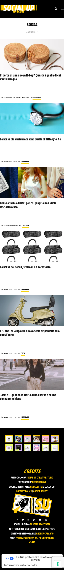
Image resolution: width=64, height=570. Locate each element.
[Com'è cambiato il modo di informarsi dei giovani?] (9, 447)
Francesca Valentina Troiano (14, 97)
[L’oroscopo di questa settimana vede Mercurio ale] (55, 447)
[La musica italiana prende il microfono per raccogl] (27, 438)
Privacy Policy (24, 491)
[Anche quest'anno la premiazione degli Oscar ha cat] (36, 447)
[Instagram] (28, 520)
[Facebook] (17, 520)
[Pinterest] (46, 520)
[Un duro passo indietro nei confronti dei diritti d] (18, 438)
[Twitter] (23, 520)
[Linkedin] (34, 520)
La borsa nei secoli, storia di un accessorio (25, 267)
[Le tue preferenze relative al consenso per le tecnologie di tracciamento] (57, 563)
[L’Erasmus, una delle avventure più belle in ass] (46, 438)
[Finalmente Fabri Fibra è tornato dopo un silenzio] (18, 447)
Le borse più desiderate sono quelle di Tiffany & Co (30, 139)
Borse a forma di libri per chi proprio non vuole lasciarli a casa (28, 205)
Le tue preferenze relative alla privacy (35, 558)
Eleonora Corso (8, 161)
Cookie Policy (40, 491)
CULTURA (25, 226)
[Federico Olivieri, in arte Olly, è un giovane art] (36, 438)
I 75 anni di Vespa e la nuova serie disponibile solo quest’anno (30, 333)
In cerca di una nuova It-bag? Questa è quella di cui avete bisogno (30, 77)
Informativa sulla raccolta (20, 565)
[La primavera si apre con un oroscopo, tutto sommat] (27, 447)
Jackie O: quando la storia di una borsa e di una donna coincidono (28, 397)
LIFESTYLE (37, 98)
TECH (23, 354)
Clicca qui (50, 487)
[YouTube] (40, 520)
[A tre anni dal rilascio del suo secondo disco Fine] (55, 438)
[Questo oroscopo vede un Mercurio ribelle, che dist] (9, 438)
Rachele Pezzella (9, 225)
